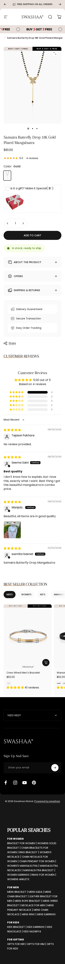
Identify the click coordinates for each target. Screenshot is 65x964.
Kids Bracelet (16, 927)
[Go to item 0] (28, 129)
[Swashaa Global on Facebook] (6, 782)
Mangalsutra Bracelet (38, 870)
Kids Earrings (36, 927)
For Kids (13, 922)
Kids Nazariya (32, 931)
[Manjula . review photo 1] (12, 529)
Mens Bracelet (16, 892)
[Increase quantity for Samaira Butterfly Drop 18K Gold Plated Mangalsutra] (23, 223)
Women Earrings (18, 875)
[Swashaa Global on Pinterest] (34, 782)
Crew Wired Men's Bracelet (23, 672)
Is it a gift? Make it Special (31, 188)
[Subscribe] (54, 767)
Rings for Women (43, 875)
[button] (17, 392)
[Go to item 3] (37, 129)
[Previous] (5, 4)
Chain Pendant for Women (37, 861)
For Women (15, 839)
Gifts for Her (16, 944)
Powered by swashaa (47, 801)
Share (12, 343)
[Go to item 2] (32, 129)
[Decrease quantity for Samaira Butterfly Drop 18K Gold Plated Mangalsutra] (7, 223)
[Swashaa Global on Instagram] (15, 782)
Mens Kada (35, 892)
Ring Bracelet (28, 852)
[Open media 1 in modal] (54, 53)
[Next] (60, 4)
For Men (13, 887)
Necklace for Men (33, 905)
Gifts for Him (36, 944)
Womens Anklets (18, 879)
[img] (12, 430)
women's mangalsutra (22, 866)
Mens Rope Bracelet (28, 901)
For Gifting (15, 939)
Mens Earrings (46, 914)
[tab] (10, 594)
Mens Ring (28, 914)
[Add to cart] (45, 662)
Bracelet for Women (21, 843)
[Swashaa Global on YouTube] (24, 782)
